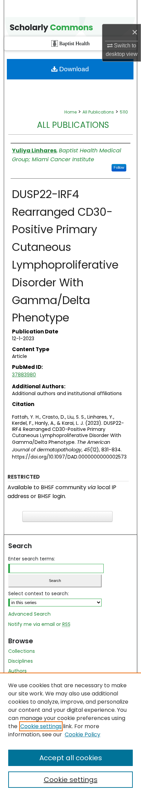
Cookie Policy (82, 734)
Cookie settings (41, 726)
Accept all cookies (70, 758)
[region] (70, 734)
